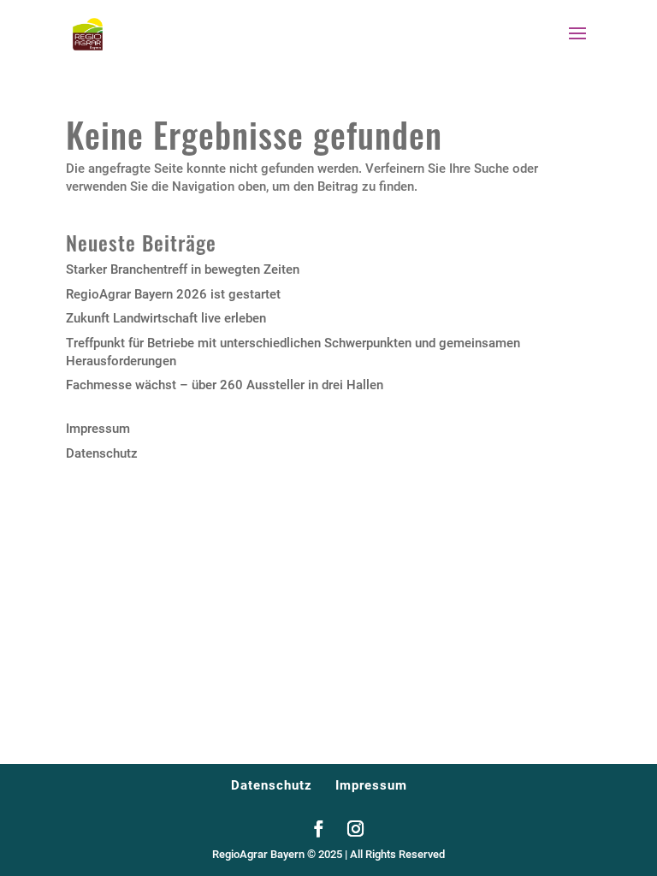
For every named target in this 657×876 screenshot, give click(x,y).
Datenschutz (102, 453)
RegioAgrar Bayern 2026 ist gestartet (173, 294)
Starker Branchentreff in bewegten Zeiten (182, 269)
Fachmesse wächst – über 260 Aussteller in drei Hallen (224, 385)
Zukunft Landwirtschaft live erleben (166, 318)
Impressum (98, 428)
